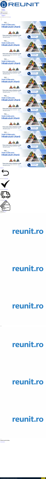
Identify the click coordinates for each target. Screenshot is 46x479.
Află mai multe (6, 178)
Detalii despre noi (6, 189)
